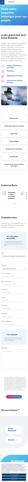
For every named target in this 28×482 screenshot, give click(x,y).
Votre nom (3, 297)
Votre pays (3, 265)
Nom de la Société (5, 273)
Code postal (3, 289)
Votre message (4, 348)
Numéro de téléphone (6, 321)
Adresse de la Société (6, 281)
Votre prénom (4, 305)
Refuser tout (14, 479)
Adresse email (4, 313)
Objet (2, 253)
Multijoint (3, 5)
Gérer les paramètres (14, 474)
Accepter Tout (14, 477)
